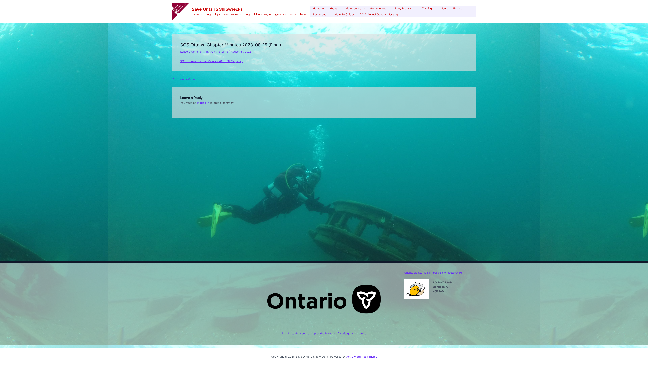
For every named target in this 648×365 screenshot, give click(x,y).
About (333, 8)
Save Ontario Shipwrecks (217, 9)
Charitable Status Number (433, 272)
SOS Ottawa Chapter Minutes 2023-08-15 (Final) (211, 61)
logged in (203, 102)
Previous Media (183, 79)
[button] (322, 8)
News (444, 8)
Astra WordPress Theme (361, 356)
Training (427, 8)
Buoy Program (404, 8)
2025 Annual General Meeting (379, 14)
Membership (353, 8)
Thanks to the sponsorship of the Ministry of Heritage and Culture (324, 333)
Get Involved (378, 8)
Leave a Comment (192, 51)
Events (457, 8)
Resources (319, 14)
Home (316, 8)
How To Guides (344, 14)
